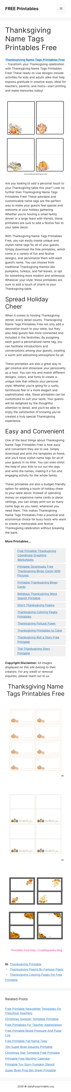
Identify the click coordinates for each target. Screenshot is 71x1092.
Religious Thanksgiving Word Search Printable (37, 596)
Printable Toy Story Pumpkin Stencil (29, 1064)
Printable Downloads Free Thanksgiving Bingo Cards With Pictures (38, 571)
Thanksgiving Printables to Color (39, 630)
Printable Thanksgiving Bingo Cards (37, 585)
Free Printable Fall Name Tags (26, 1041)
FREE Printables (21, 8)
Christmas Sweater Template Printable (32, 1019)
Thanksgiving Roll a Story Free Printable (38, 640)
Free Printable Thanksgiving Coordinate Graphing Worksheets (36, 555)
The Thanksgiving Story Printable (33, 651)
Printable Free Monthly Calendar (27, 1058)
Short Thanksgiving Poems (35, 605)
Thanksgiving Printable (25, 964)
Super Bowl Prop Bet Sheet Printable (30, 1070)
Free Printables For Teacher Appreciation (33, 1025)
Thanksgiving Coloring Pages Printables (37, 614)
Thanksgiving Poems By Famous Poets (36, 969)
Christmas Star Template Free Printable (32, 1052)
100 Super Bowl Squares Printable (28, 1047)
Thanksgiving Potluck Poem (36, 623)
